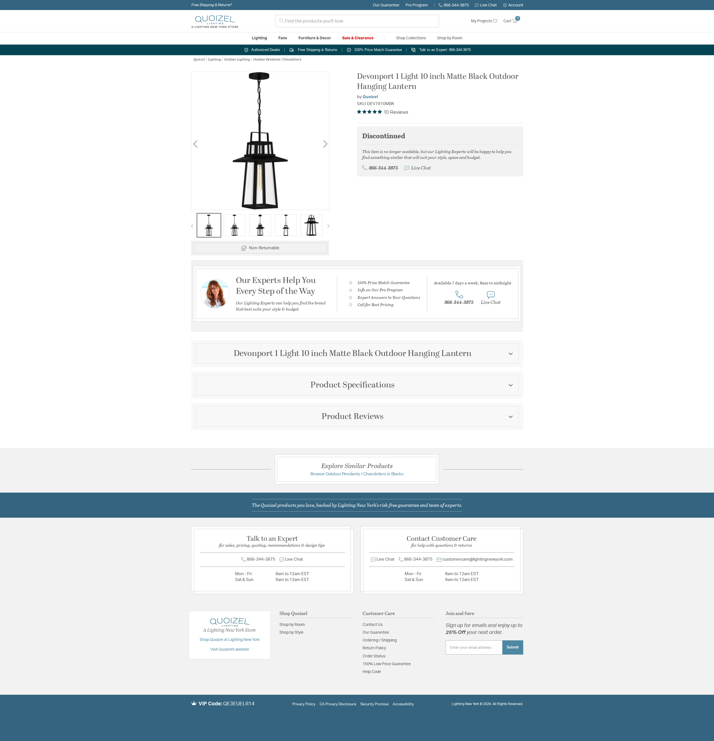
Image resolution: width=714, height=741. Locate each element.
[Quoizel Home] (214, 21)
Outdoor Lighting (237, 59)
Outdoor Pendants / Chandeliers (277, 59)
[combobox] (357, 21)
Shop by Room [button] (449, 38)
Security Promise (374, 704)
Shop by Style (291, 633)
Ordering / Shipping (380, 640)
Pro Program (417, 5)
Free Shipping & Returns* (211, 5)
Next (325, 143)
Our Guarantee (386, 5)
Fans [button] (282, 38)
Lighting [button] (259, 38)
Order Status (374, 656)
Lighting (214, 59)
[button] (513, 5)
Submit (513, 647)
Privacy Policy (303, 704)
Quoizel (199, 59)
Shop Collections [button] (411, 38)
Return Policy (374, 648)
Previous (195, 143)
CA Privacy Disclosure (338, 704)
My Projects (482, 21)
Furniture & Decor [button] (314, 38)
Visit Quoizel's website (229, 650)
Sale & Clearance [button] (357, 38)
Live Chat (488, 5)
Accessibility (403, 704)
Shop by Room (292, 625)
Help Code (372, 672)
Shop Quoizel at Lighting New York (230, 640)
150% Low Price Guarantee (387, 664)
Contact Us (373, 625)
